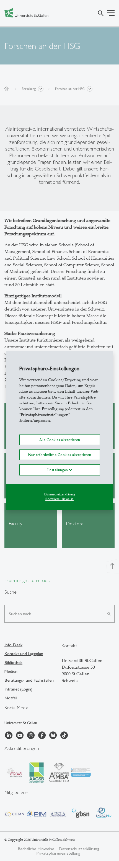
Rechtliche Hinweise (59, 499)
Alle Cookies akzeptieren (59, 439)
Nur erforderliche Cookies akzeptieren (59, 455)
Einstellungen (58, 470)
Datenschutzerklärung (59, 494)
